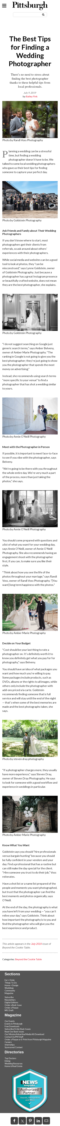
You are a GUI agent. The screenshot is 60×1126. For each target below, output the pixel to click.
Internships (10, 1044)
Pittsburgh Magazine (30, 6)
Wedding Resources (13, 1063)
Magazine (9, 993)
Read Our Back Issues (14, 1031)
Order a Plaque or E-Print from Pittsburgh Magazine (28, 1039)
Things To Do (11, 982)
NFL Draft (9, 1010)
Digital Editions (11, 1002)
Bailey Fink (32, 96)
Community (10, 990)
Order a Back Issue (13, 1005)
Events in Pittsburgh (13, 1024)
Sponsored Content (13, 1047)
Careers (8, 1042)
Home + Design (11, 985)
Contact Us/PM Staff (14, 1037)
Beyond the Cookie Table (28, 959)
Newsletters (10, 1000)
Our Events (10, 1021)
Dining (7, 1061)
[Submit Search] (43, 14)
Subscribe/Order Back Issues (18, 1029)
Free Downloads (12, 1026)
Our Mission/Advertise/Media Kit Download (24, 1034)
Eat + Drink (10, 980)
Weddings (9, 988)
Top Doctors (10, 1058)
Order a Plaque (11, 1007)
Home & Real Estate (13, 1066)
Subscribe (9, 997)
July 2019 (36, 944)
